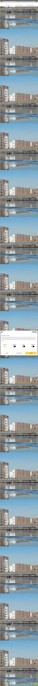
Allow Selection (19, 353)
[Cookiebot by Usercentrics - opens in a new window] (32, 332)
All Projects (8, 5)
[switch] (14, 346)
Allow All (31, 353)
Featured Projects (30, 5)
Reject (7, 353)
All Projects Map (19, 5)
